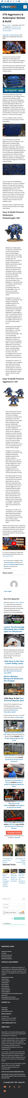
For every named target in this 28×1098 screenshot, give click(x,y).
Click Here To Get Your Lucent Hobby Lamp (14, 662)
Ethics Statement (5, 986)
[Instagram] (19, 1087)
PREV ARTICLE (6, 854)
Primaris (13, 27)
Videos (9, 29)
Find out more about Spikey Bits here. (12, 1071)
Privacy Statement (5, 981)
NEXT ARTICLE (21, 854)
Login (23, 898)
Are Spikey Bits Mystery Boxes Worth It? (10, 999)
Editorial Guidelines (5, 990)
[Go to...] (25, 6)
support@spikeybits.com (8, 1023)
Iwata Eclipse (8, 822)
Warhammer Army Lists (6, 955)
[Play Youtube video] (14, 543)
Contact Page (4, 1007)
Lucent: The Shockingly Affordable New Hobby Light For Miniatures (14, 629)
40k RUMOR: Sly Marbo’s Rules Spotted (7, 860)
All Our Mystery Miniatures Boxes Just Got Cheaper (13, 678)
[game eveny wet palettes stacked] (14, 75)
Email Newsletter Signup (7, 1011)
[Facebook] (9, 1087)
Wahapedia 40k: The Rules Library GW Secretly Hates (13, 1074)
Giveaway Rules (5, 982)
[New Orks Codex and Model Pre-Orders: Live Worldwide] (14, 870)
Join (26, 1)
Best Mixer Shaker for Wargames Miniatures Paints (14, 784)
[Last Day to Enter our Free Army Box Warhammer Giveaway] (22, 870)
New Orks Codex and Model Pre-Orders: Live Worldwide (14, 877)
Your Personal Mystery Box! (14, 699)
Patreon (2, 1)
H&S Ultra (12, 824)
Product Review (14, 35)
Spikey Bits (6, 35)
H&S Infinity (19, 822)
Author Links (4, 995)
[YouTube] (5, 1091)
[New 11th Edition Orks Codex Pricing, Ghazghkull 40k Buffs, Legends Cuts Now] (6, 870)
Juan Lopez (7, 25)
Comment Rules (5, 979)
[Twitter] (14, 1087)
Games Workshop (8, 556)
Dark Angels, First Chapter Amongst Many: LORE (20, 861)
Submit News (4, 1009)
